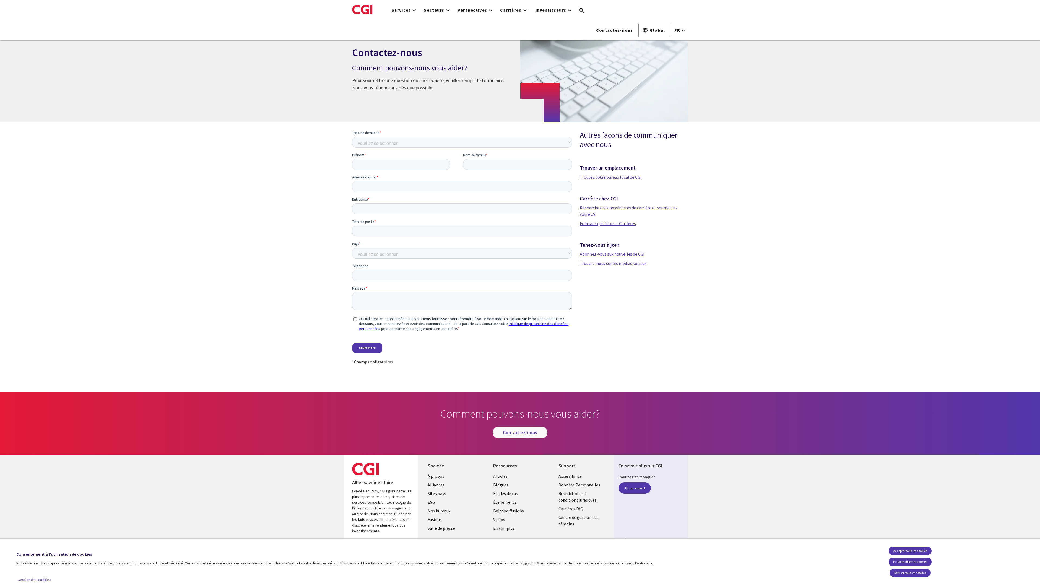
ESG (431, 502)
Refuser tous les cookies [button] (910, 573)
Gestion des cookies (34, 579)
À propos (436, 476)
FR (677, 30)
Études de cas (505, 493)
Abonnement (634, 488)
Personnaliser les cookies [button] (910, 562)
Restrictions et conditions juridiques (577, 497)
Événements (504, 502)
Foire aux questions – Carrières (608, 223)
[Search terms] (582, 11)
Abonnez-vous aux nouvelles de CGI (612, 254)
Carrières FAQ (570, 508)
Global (657, 30)
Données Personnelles (579, 484)
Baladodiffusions (508, 511)
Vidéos (499, 519)
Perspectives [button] (472, 10)
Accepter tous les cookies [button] (910, 551)
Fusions (435, 519)
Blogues (500, 484)
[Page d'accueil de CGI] (362, 9)
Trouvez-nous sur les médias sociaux (613, 263)
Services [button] (401, 10)
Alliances (436, 484)
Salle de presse (441, 528)
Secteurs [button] (434, 10)
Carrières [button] (511, 10)
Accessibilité (570, 476)
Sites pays (437, 493)
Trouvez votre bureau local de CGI (611, 177)
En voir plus (504, 528)
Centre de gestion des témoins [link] (578, 520)
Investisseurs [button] (551, 10)
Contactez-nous (614, 30)
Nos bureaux (439, 511)
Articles (500, 476)
